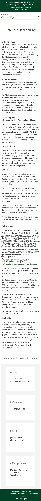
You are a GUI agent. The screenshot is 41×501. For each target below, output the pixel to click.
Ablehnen (23, 260)
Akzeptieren (8, 260)
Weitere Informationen (15, 264)
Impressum (30, 264)
